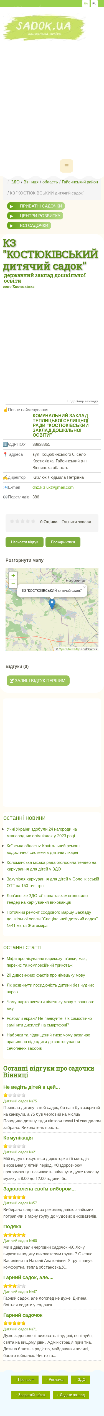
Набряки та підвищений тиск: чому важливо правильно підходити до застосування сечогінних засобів (48, 1042)
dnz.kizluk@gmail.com (53, 487)
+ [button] (13, 575)
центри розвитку (40, 215)
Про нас (24, 1379)
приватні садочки (41, 206)
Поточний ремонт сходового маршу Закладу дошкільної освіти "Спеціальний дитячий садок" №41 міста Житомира (52, 919)
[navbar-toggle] (66, 166)
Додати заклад (72, 1395)
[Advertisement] (52, 93)
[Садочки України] (44, 27)
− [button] (13, 583)
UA (86, 3)
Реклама (56, 1379)
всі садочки (34, 225)
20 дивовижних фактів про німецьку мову (46, 975)
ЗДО (81, 1379)
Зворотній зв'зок (31, 1395)
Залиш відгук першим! (40, 680)
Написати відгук (24, 542)
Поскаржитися (63, 542)
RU (94, 3)
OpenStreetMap (69, 649)
